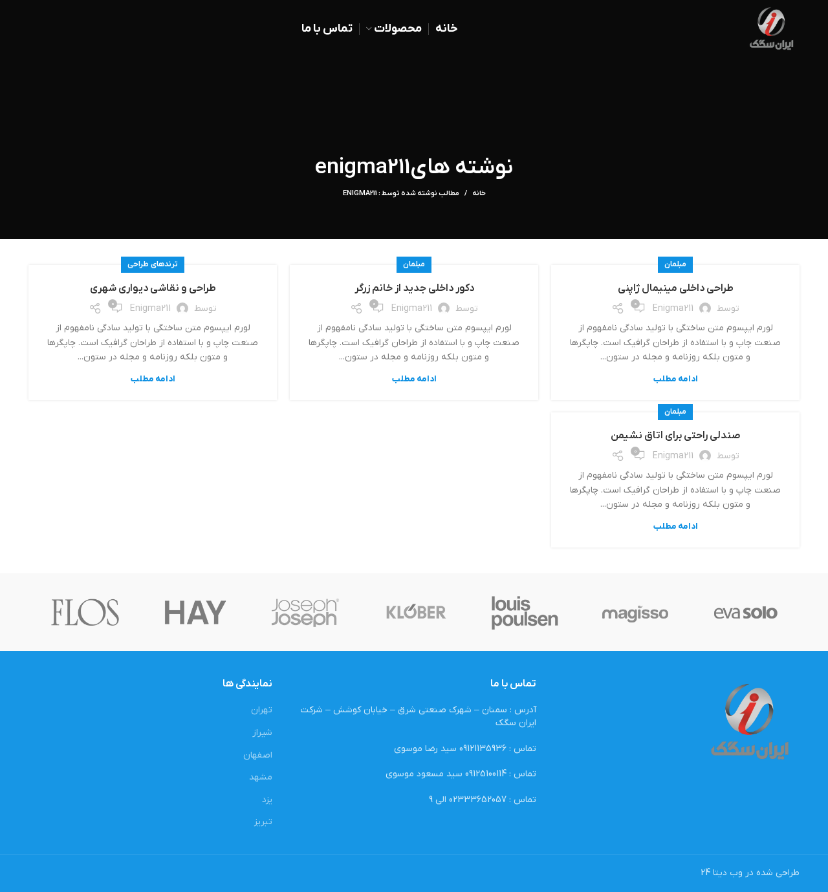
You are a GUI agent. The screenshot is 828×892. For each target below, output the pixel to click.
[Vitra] (746, 612)
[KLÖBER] (415, 612)
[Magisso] (635, 612)
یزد (267, 800)
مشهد (260, 777)
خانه (479, 193)
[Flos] (85, 612)
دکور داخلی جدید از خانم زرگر (414, 288)
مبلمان (675, 264)
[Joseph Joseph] (305, 612)
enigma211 (362, 167)
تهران (261, 710)
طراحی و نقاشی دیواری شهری (153, 288)
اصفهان (257, 755)
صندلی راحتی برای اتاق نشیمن (676, 435)
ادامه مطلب (675, 379)
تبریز (263, 822)
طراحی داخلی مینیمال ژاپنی (676, 288)
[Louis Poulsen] (525, 612)
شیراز (262, 733)
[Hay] (195, 612)
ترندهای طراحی (152, 264)
